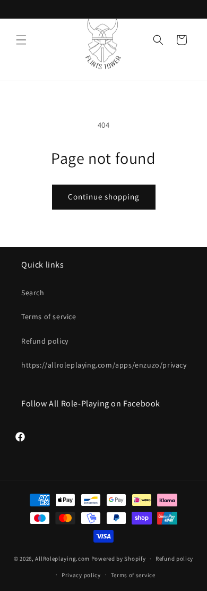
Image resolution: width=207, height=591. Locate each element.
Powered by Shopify (118, 558)
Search (33, 292)
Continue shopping (104, 197)
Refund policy (44, 341)
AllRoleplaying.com (62, 558)
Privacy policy (81, 575)
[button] (21, 40)
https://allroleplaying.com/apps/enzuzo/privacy (103, 365)
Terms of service (48, 316)
